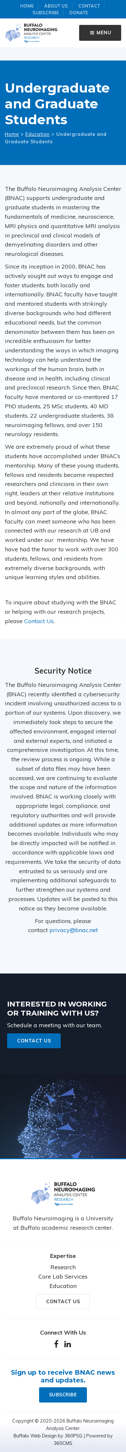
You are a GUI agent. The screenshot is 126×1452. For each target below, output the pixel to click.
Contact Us (39, 621)
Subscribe (46, 12)
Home (27, 5)
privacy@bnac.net (73, 930)
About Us (56, 5)
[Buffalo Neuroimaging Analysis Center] (63, 1195)
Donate (78, 12)
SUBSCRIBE (63, 1395)
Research (63, 1267)
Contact (89, 5)
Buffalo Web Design (35, 1436)
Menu (103, 33)
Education (38, 134)
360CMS (63, 1443)
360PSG (73, 1436)
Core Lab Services (63, 1276)
